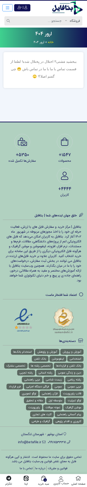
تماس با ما (26, 468)
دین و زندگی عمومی (69, 372)
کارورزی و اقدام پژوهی (68, 421)
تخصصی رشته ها (41, 366)
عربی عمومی (74, 386)
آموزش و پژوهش (47, 352)
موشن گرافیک (73, 407)
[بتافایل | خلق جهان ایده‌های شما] (68, 8)
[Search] (9, 20)
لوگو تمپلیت (74, 400)
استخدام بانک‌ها (22, 352)
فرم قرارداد (15, 386)
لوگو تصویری (29, 393)
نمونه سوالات (52, 407)
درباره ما (40, 468)
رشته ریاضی (74, 379)
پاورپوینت (34, 407)
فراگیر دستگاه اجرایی (37, 386)
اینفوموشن (58, 359)
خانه (51, 42)
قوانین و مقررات (57, 468)
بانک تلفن (40, 359)
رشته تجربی (26, 372)
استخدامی (75, 359)
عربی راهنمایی (32, 379)
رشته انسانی (45, 372)
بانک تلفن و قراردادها (68, 366)
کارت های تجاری (42, 414)
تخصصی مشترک (15, 366)
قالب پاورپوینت (72, 393)
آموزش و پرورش (72, 352)
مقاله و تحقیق (34, 400)
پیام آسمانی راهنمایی (69, 414)
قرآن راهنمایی (50, 393)
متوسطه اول (55, 400)
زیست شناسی (54, 379)
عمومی (58, 386)
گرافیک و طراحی (41, 421)
